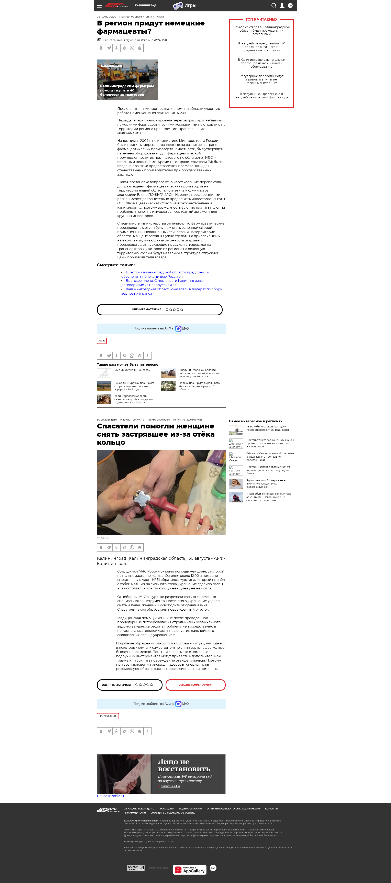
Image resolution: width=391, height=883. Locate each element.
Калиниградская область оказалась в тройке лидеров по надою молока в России (134, 399)
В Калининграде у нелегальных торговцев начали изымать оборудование (261, 63)
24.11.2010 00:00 (106, 16)
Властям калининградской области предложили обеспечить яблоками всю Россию (165, 274)
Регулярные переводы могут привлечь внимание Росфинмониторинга (261, 79)
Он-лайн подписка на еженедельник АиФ (233, 808)
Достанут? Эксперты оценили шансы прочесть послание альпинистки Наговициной (270, 443)
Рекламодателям (135, 812)
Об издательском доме (139, 808)
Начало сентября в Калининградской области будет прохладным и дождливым (261, 30)
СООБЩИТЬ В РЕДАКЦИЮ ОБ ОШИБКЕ (173, 812)
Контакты (271, 808)
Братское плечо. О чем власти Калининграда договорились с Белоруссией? (162, 283)
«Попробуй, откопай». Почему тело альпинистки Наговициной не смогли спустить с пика (268, 497)
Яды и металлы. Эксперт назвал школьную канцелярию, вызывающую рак (266, 483)
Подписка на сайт (190, 808)
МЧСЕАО (103, 537)
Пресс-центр (166, 808)
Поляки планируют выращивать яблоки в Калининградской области (199, 386)
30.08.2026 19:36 (107, 419)
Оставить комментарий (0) (195, 685)
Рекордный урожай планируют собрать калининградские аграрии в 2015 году (134, 386)
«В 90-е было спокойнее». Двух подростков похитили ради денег (267, 428)
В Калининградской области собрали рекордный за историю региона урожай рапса (199, 373)
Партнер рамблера (158, 867)
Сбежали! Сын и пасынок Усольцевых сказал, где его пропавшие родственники (270, 456)
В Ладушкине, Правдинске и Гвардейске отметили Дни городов (261, 95)
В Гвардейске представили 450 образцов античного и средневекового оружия (261, 47)
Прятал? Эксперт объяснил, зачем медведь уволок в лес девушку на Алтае (268, 470)
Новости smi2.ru (110, 796)
